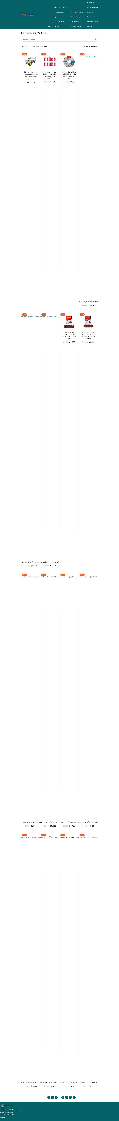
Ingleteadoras (58, 17)
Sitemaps (3, 1117)
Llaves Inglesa (91, 17)
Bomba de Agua (76, 17)
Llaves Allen (90, 12)
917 (67, 1097)
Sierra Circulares (59, 22)
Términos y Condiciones (7, 1114)
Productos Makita (92, 22)
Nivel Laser (90, 27)
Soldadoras (57, 27)
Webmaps (3, 1116)
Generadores (75, 22)
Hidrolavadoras (76, 27)
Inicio (49, 27)
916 (63, 1097)
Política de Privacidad (6, 1109)
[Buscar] (94, 38)
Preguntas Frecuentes (6, 1112)
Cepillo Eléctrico (59, 12)
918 (70, 1097)
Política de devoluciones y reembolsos (11, 1111)
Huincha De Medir (92, 7)
